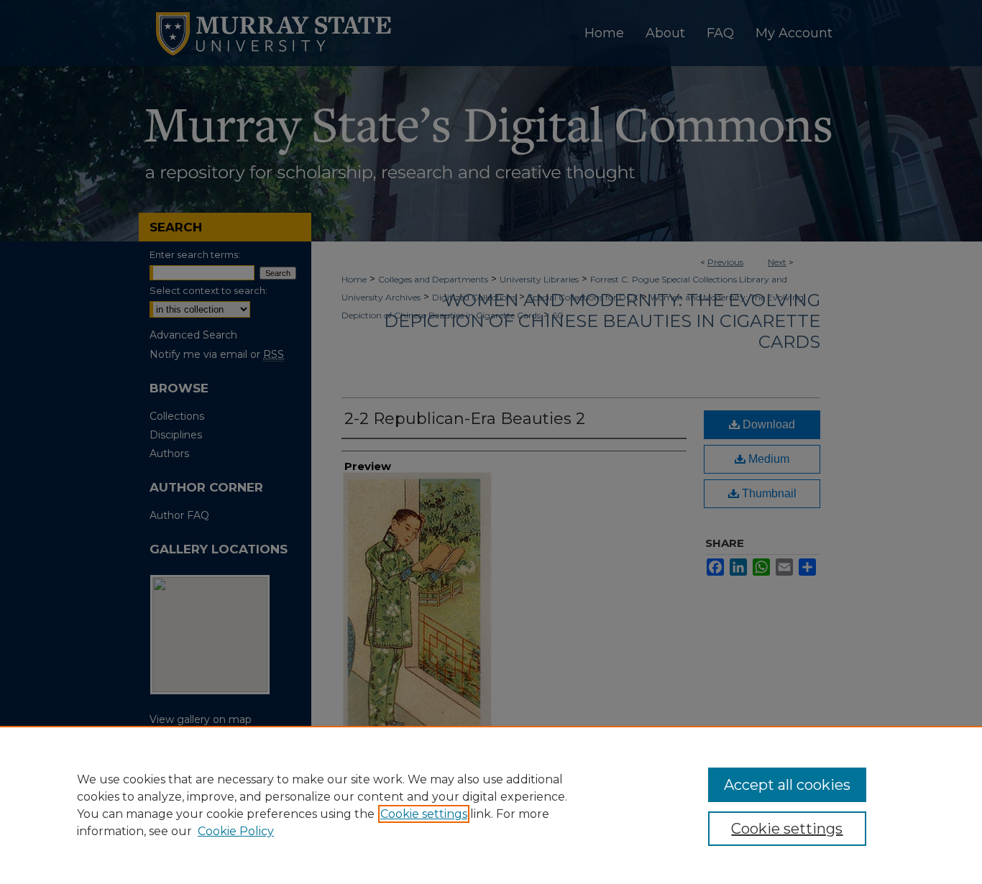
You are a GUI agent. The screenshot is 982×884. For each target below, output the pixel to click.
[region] (491, 805)
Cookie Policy (236, 831)
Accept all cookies (787, 784)
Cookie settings (423, 814)
